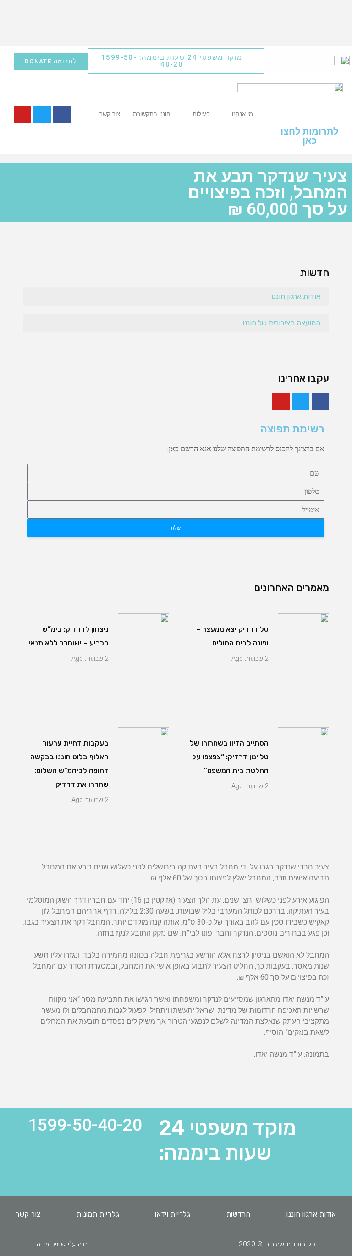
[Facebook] (62, 114)
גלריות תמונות (98, 1214)
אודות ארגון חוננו (295, 296)
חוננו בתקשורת (151, 114)
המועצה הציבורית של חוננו (281, 323)
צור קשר (109, 114)
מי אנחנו (242, 114)
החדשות (238, 1214)
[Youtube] (22, 114)
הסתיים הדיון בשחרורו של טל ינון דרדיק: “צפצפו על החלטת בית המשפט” (229, 757)
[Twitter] (42, 114)
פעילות (201, 114)
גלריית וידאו (172, 1214)
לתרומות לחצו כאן (309, 136)
